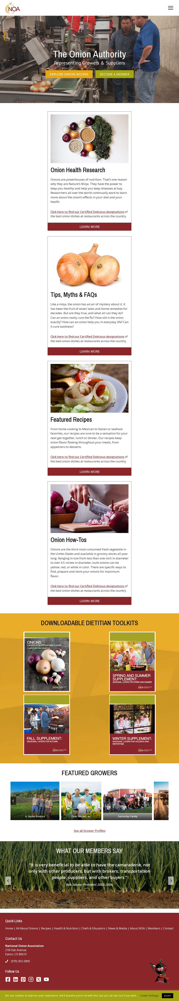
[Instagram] (31, 979)
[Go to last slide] (13, 801)
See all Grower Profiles (89, 831)
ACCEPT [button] (167, 995)
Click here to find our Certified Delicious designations (87, 212)
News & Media (117, 928)
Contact (168, 928)
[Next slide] (166, 801)
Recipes (46, 928)
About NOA (137, 928)
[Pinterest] (23, 979)
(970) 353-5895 (20, 961)
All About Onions (27, 928)
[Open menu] (170, 8)
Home (9, 928)
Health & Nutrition (66, 928)
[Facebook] (7, 979)
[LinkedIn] (15, 979)
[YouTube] (38, 979)
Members (154, 928)
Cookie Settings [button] (149, 995)
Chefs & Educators (93, 928)
